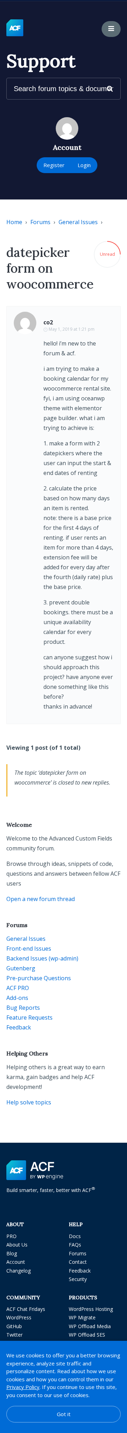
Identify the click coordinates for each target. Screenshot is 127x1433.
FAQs (75, 1244)
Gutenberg (20, 968)
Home (14, 222)
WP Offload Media (90, 1326)
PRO (11, 1236)
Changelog (18, 1270)
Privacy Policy (23, 1386)
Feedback (18, 1027)
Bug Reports (23, 1008)
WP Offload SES (87, 1334)
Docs (75, 1236)
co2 (48, 322)
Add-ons (17, 998)
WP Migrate (82, 1317)
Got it (64, 1414)
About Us (17, 1244)
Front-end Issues (28, 948)
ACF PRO (17, 988)
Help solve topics (28, 1102)
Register (54, 165)
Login (84, 165)
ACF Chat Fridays (25, 1309)
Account (15, 1261)
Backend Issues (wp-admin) (42, 958)
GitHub (14, 1326)
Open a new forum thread (40, 899)
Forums (40, 222)
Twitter (14, 1334)
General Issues (78, 222)
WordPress (18, 1317)
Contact (78, 1261)
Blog (11, 1253)
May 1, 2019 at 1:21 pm (72, 329)
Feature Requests (29, 1017)
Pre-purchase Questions (38, 978)
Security (78, 1279)
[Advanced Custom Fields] (15, 28)
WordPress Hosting (91, 1309)
